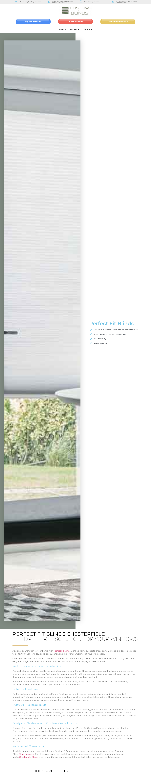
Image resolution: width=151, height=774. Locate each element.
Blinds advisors (26, 754)
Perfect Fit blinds (62, 651)
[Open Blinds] (65, 29)
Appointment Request (117, 21)
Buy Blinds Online (33, 21)
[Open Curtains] (92, 29)
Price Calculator (75, 21)
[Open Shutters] (78, 29)
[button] (7, 330)
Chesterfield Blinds (28, 757)
